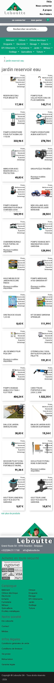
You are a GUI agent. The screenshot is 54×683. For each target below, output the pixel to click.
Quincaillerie (27, 52)
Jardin (37, 48)
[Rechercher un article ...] (45, 29)
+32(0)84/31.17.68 (10, 550)
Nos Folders (46, 14)
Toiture (39, 52)
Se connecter (18, 20)
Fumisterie (25, 48)
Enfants (45, 44)
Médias (5, 631)
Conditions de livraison (12, 648)
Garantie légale (8, 664)
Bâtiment (10, 40)
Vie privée (6, 654)
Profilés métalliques (11, 611)
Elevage (33, 44)
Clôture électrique (38, 40)
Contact (5, 626)
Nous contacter (44, 6)
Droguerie (8, 44)
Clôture (22, 40)
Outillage (13, 52)
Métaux (47, 48)
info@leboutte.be (31, 550)
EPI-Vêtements (9, 48)
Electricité (21, 44)
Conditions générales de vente (15, 643)
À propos (47, 10)
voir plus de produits (10, 513)
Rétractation (7, 659)
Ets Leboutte (7, 621)
